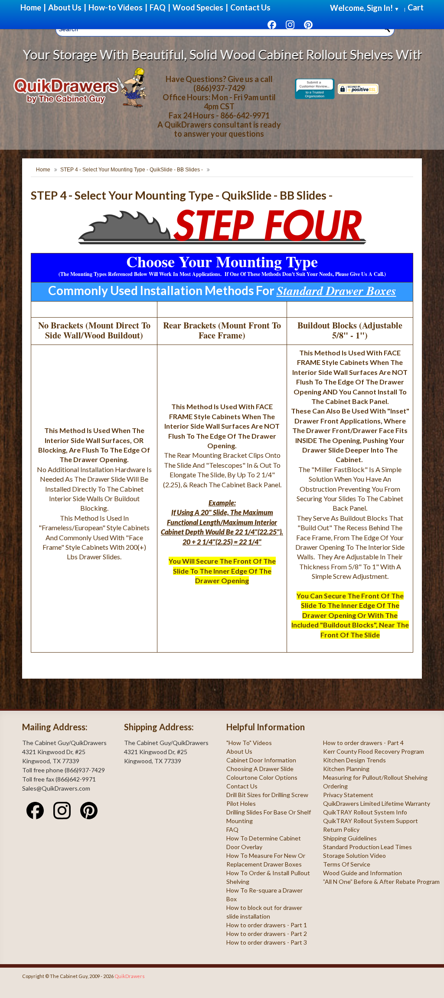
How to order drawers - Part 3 (266, 942)
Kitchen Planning (346, 768)
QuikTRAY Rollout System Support (370, 820)
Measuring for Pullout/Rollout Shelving (375, 777)
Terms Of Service (346, 864)
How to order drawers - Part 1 (266, 925)
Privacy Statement (348, 794)
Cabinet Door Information (261, 760)
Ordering (335, 786)
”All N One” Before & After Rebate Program (381, 881)
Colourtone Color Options (261, 777)
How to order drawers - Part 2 (266, 933)
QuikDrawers (129, 976)
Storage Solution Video (354, 855)
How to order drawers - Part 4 (363, 742)
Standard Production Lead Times (367, 846)
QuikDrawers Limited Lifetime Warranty (376, 803)
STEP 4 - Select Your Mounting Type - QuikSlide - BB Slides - (131, 170)
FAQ (232, 829)
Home (43, 170)
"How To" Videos (249, 742)
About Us (239, 751)
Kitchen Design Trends (354, 760)
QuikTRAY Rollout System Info (365, 812)
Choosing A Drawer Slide (260, 768)
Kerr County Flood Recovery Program (373, 751)
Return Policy (341, 829)
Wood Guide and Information (362, 873)
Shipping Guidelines (350, 838)
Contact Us (242, 786)
